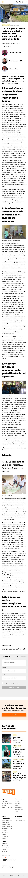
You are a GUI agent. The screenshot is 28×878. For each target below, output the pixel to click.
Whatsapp (17, 818)
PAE (20, 649)
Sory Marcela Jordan (19, 756)
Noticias (17, 801)
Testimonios (5, 832)
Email (3, 674)
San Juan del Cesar (7, 803)
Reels (16, 811)
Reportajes (17, 803)
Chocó (3, 25)
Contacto (4, 838)
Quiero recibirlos (14, 714)
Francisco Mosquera (15, 52)
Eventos (4, 834)
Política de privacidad (19, 875)
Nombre (4, 667)
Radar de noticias (15, 25)
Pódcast (17, 813)
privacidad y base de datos (14, 683)
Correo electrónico (20, 820)
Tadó (8, 25)
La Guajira (21, 759)
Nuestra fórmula (6, 824)
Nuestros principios (7, 826)
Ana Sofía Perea (6, 46)
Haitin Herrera (18, 768)
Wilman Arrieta (13, 69)
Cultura (16, 648)
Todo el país (5, 801)
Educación (21, 648)
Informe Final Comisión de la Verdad (10, 649)
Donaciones (5, 836)
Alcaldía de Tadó (5, 648)
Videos (16, 805)
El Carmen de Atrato (7, 807)
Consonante (17, 742)
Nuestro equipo (6, 822)
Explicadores (18, 807)
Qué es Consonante (7, 820)
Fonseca (15, 759)
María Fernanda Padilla (15, 60)
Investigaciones (19, 809)
